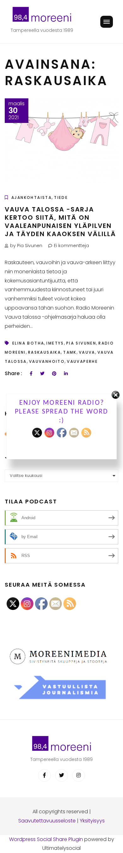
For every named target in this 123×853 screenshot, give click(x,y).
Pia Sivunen (81, 343)
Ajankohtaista (31, 197)
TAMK (70, 352)
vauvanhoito (47, 361)
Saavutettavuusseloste (47, 820)
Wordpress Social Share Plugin (46, 839)
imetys (55, 343)
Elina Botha (28, 343)
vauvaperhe (82, 361)
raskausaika (44, 352)
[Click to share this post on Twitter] (42, 374)
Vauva (87, 352)
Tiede (61, 197)
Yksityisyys (92, 820)
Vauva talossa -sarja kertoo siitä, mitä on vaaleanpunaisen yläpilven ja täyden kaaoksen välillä (60, 221)
